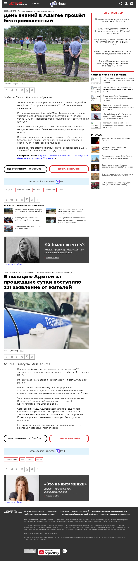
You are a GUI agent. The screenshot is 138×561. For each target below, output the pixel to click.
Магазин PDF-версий (80, 511)
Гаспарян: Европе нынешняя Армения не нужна (114, 148)
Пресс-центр (52, 511)
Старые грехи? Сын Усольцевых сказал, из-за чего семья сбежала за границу (118, 98)
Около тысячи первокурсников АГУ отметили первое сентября (28, 210)
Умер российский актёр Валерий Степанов (116, 139)
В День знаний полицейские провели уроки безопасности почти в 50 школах (52, 157)
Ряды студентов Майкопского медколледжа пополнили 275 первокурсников (70, 211)
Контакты (65, 511)
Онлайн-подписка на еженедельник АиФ (109, 511)
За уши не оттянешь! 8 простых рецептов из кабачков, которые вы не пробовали (118, 107)
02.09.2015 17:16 (10, 11)
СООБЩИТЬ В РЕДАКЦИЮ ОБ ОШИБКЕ (115, 514)
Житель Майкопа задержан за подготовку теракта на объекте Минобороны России (112, 63)
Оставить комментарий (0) (69, 169)
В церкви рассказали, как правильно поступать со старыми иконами (117, 175)
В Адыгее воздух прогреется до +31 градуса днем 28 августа (112, 20)
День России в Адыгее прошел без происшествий (28, 227)
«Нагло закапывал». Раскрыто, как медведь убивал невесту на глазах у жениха (118, 89)
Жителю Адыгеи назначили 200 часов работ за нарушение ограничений (113, 52)
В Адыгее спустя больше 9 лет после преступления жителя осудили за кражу (112, 41)
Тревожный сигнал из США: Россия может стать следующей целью (117, 157)
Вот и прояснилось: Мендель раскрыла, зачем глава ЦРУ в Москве (117, 166)
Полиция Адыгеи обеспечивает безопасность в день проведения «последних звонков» (72, 220)
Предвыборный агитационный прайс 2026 (79, 514)
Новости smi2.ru (13, 264)
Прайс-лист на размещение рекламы (39, 514)
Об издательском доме (34, 511)
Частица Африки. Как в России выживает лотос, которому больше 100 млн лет (117, 125)
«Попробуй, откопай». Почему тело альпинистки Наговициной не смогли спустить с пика (117, 116)
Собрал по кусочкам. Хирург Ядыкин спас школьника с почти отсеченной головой (118, 80)
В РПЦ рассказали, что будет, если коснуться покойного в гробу (116, 184)
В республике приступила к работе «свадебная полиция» (27, 219)
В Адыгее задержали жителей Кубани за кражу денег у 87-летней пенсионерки (112, 31)
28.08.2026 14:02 (10, 272)
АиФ (23, 84)
